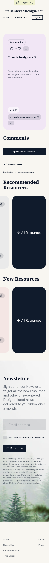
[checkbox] (5, 437)
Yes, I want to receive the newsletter (26, 437)
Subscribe (16, 448)
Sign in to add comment (24, 151)
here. (38, 483)
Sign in (37, 17)
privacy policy (23, 480)
